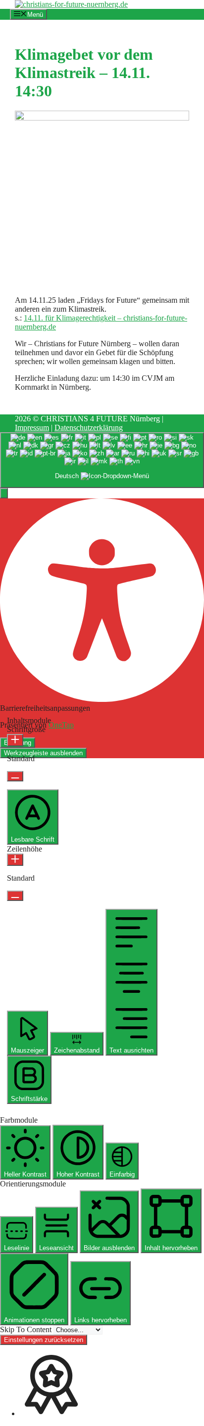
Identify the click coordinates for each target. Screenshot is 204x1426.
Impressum (32, 427)
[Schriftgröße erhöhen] (15, 740)
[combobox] (102, 460)
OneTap (61, 725)
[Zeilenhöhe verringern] (15, 896)
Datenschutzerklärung (88, 427)
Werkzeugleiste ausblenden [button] (43, 753)
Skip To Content (26, 1329)
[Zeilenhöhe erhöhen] (15, 860)
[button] (4, 493)
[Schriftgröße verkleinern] (15, 776)
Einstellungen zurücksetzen (43, 1340)
